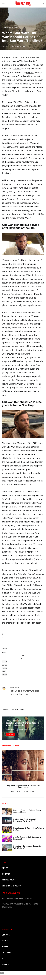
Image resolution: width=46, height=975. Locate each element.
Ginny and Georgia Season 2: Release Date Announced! (23, 787)
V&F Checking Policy (11, 886)
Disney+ (5, 27)
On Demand (13, 27)
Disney (17, 68)
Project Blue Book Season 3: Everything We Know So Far (25, 820)
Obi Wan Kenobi (18, 709)
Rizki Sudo (6, 46)
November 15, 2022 (18, 46)
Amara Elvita (10, 729)
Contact (6, 874)
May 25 (29, 72)
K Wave (5, 941)
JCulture (6, 935)
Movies (5, 947)
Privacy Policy (9, 880)
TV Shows (6, 953)
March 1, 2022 (22, 729)
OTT (4, 959)
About (5, 868)
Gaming (5, 965)
